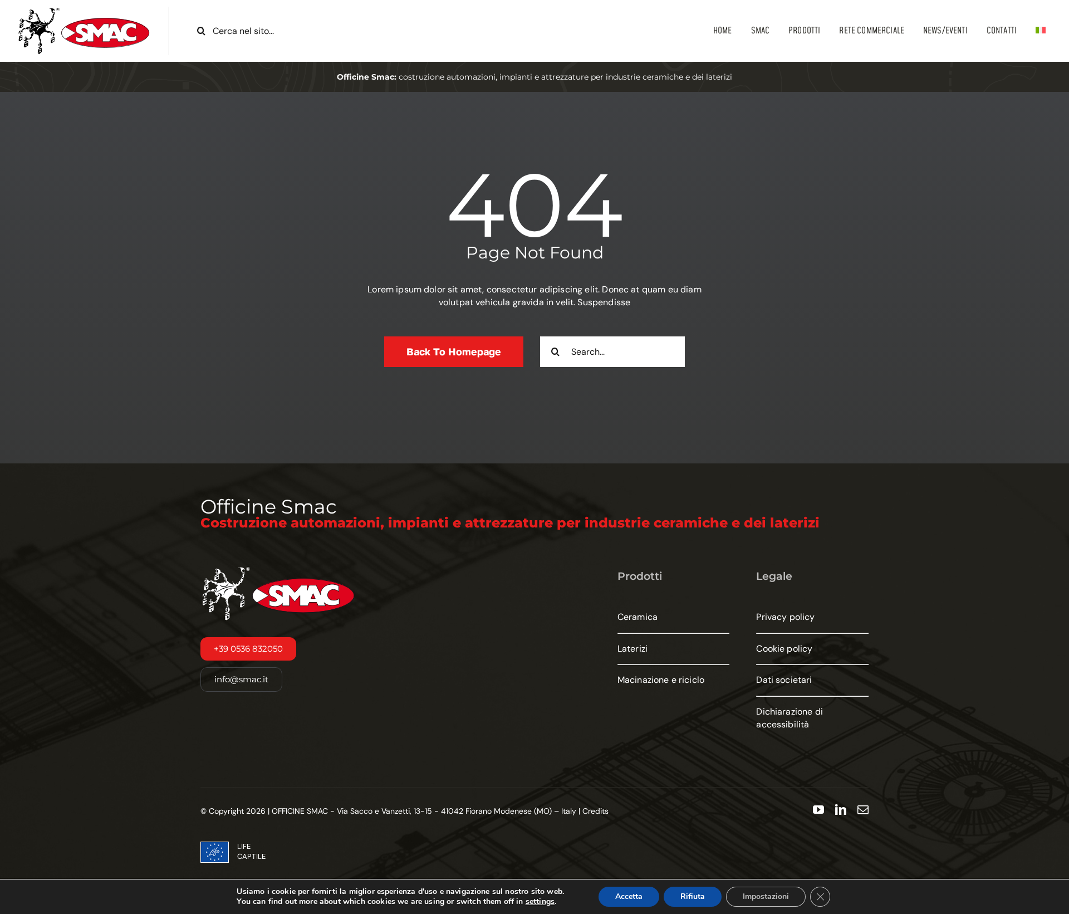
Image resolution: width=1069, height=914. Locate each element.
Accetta (629, 896)
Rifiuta (692, 896)
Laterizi (632, 648)
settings (540, 902)
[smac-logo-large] (84, 11)
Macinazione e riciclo (660, 680)
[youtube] (818, 809)
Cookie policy (784, 648)
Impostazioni (766, 896)
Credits (595, 811)
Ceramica (637, 617)
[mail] (863, 809)
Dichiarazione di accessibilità (789, 718)
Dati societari (784, 680)
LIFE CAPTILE (251, 851)
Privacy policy (785, 617)
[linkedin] (840, 809)
